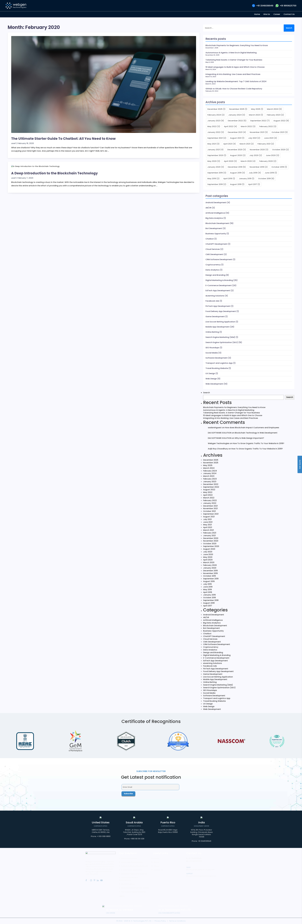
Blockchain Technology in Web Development (256, 432)
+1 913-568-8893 (103, 836)
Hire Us (156, 862)
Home (156, 858)
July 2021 (252, 138)
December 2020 (234, 149)
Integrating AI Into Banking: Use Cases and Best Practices (233, 74)
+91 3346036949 (264, 5)
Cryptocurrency (213, 264)
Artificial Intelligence (215, 213)
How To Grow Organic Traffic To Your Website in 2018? (258, 443)
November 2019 (257, 167)
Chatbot (210, 238)
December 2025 (214, 109)
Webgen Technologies (218, 443)
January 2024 (235, 115)
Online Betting (212, 332)
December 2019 (235, 167)
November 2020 (257, 149)
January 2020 (213, 167)
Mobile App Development (218, 326)
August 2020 (236, 155)
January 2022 (213, 132)
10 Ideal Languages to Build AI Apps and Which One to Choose (235, 67)
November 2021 (257, 132)
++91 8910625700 (195, 861)
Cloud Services (213, 249)
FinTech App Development (218, 306)
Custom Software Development (134, 866)
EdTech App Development (218, 290)
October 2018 (264, 178)
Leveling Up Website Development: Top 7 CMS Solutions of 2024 (236, 81)
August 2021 (235, 138)
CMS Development (214, 254)
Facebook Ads (212, 301)
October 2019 (277, 167)
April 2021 (227, 143)
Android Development (216, 202)
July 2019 (253, 172)
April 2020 (228, 161)
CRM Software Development (219, 259)
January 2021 (213, 149)
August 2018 (235, 184)
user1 (13, 143)
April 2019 (227, 178)
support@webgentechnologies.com (202, 876)
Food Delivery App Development (221, 311)
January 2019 (245, 178)
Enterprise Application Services (134, 874)
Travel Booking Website (217, 368)
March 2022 (246, 126)
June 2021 (268, 138)
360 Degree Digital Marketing (133, 892)
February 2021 (264, 143)
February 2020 (266, 161)
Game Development (215, 316)
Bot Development (214, 228)
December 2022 (235, 120)
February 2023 (273, 115)
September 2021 (215, 138)
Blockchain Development (217, 223)
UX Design (210, 373)
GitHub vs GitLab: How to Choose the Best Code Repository (234, 88)
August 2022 (279, 120)
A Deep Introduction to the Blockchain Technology (54, 173)
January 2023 (213, 120)
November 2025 (236, 109)
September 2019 (215, 172)
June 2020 (271, 155)
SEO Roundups (212, 347)
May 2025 (255, 109)
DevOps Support (128, 884)
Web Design (211, 378)
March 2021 (245, 143)
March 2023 (254, 115)
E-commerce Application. (132, 870)
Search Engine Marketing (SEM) (220, 337)
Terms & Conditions (177, 921)
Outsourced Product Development (128, 878)
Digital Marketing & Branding (219, 280)
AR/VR (208, 207)
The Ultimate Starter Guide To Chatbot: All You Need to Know (63, 138)
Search (206, 392)
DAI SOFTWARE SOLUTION (219, 432)
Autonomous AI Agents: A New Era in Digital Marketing (231, 52)
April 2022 (228, 126)
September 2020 (215, 155)
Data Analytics (213, 270)
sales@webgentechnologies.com (201, 869)
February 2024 (214, 115)
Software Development (217, 358)
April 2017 (252, 184)
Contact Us (158, 870)
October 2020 (278, 149)
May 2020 (212, 161)
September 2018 (215, 184)
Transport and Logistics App (219, 363)
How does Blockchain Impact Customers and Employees (252, 427)
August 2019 (235, 172)
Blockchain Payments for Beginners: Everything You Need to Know (237, 45)
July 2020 (253, 155)
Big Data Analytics (214, 218)
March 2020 (246, 161)
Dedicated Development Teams (135, 888)
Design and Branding (215, 275)
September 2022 (258, 120)
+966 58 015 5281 (137, 839)
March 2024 (272, 109)
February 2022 (266, 126)
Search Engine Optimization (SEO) (222, 342)
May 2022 (212, 126)
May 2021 (211, 143)
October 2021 (278, 132)
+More (121, 896)
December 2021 (235, 132)
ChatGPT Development (216, 244)
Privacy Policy (160, 921)
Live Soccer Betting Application (220, 321)
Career (156, 866)
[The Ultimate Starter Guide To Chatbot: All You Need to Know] (103, 85)
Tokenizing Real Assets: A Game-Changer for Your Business (234, 60)
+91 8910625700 (288, 5)
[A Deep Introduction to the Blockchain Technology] (35, 167)
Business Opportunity (216, 233)
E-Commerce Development (219, 285)
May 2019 (211, 178)
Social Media (212, 352)
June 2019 (269, 172)
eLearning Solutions (215, 295)
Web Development (214, 383)
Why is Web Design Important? (249, 438)
